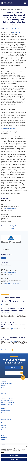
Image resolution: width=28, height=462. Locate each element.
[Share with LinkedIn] (7, 28)
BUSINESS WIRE (16, 33)
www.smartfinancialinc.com (8, 128)
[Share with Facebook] (13, 28)
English (4, 257)
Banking (12, 226)
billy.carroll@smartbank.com (11, 208)
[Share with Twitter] (10, 28)
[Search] (22, 3)
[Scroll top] (23, 377)
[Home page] (7, 3)
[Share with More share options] (22, 28)
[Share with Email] (16, 28)
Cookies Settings (14, 455)
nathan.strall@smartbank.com (11, 220)
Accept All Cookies (14, 459)
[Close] (26, 446)
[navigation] (25, 3)
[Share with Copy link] (19, 28)
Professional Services (20, 226)
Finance (12, 228)
